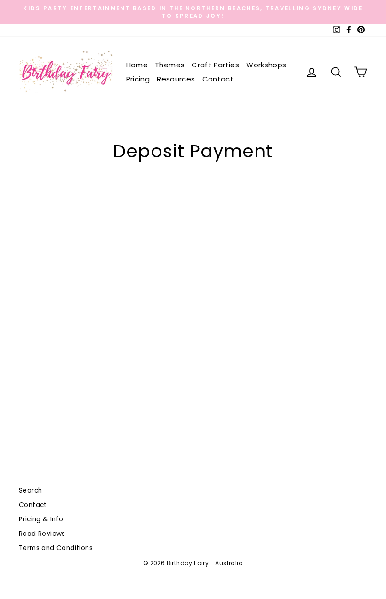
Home (137, 65)
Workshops (266, 65)
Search (30, 490)
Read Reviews (42, 533)
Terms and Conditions (56, 547)
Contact (218, 79)
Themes (170, 65)
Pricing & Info (41, 519)
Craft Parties (215, 65)
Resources (176, 79)
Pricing (138, 79)
